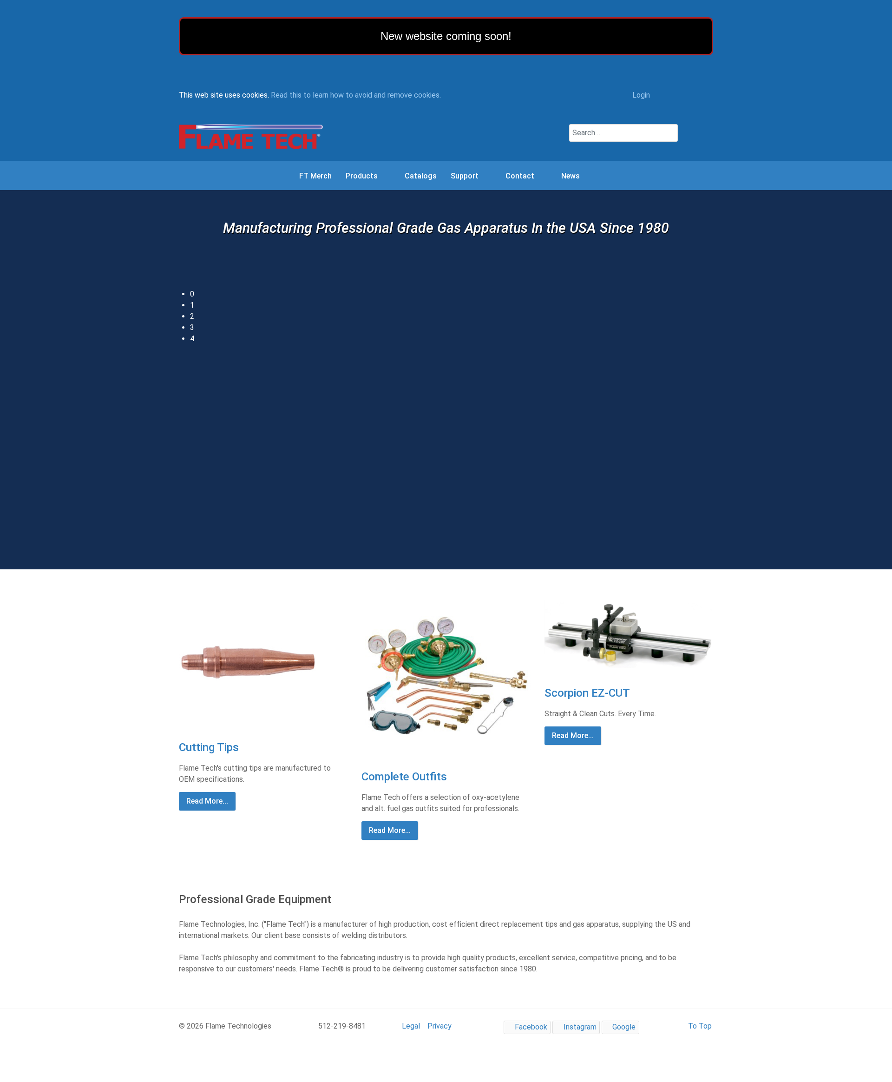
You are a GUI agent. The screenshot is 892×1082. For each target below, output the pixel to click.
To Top (699, 1026)
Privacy (439, 1026)
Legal (411, 1026)
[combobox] (623, 133)
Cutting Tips (209, 747)
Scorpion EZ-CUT (587, 692)
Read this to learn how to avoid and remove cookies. (356, 95)
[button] (451, 294)
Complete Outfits (404, 776)
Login (640, 95)
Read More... (207, 801)
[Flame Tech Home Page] (251, 136)
